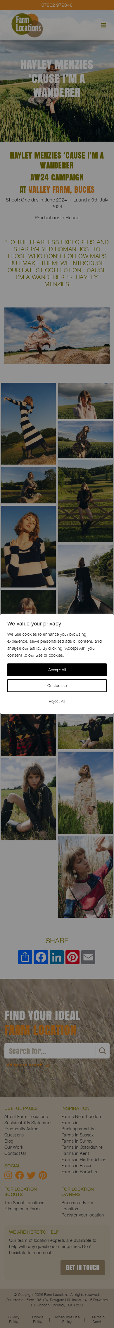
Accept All (57, 669)
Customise (57, 685)
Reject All (57, 701)
